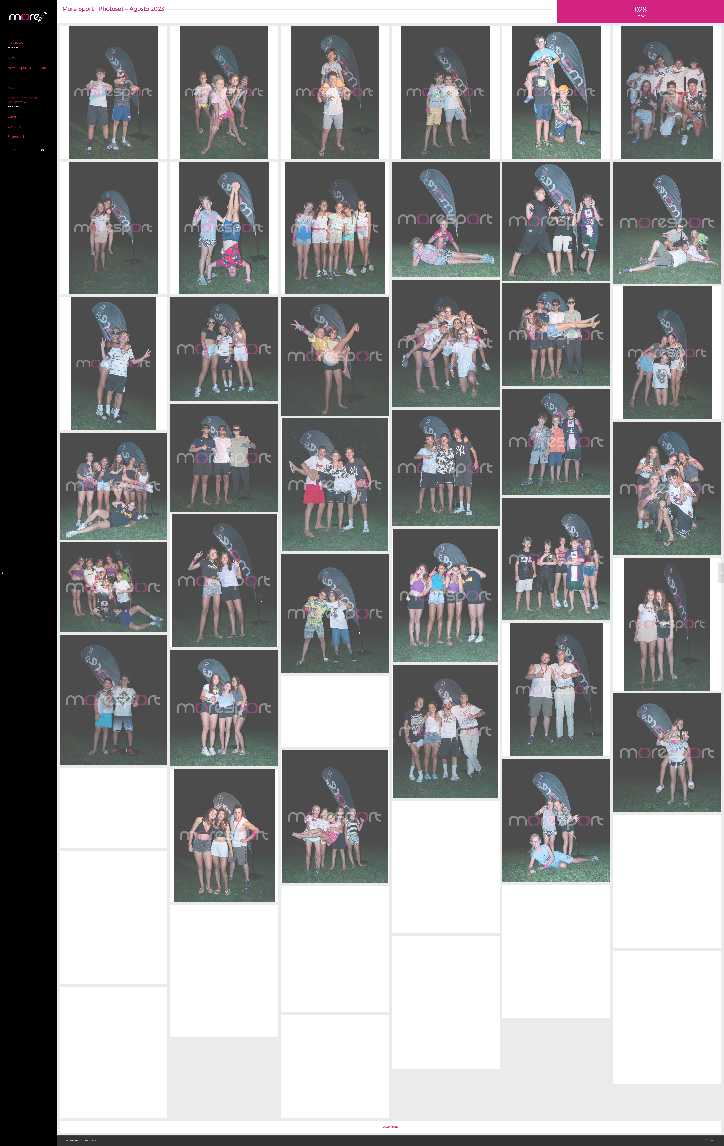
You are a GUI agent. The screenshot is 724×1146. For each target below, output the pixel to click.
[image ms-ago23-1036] (447, 1004)
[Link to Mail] (42, 150)
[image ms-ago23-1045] (557, 822)
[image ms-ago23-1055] (115, 588)
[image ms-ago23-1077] (668, 224)
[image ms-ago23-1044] (115, 809)
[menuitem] (28, 45)
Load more (390, 1126)
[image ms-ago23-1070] (447, 345)
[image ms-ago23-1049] (447, 733)
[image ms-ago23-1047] (668, 754)
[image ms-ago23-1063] (557, 443)
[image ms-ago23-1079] (557, 94)
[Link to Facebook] (14, 150)
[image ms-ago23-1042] (447, 868)
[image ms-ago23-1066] (115, 365)
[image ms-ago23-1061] (336, 486)
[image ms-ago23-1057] (225, 582)
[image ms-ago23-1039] (557, 952)
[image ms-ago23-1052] (557, 691)
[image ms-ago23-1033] (336, 1068)
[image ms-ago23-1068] (225, 459)
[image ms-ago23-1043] (225, 837)
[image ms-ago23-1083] (115, 94)
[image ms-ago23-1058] (557, 560)
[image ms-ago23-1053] (668, 625)
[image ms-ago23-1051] (115, 701)
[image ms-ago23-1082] (225, 94)
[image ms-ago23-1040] (115, 919)
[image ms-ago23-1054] (336, 614)
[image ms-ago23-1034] (115, 1053)
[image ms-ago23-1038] (336, 950)
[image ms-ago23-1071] (336, 229)
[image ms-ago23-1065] (225, 350)
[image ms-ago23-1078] (668, 93)
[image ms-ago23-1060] (668, 490)
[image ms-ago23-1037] (225, 972)
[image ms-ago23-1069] (557, 336)
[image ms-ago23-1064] (336, 357)
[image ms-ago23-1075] (115, 229)
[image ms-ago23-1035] (668, 1019)
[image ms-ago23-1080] (447, 94)
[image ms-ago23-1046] (336, 818)
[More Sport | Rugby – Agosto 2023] (3, 573)
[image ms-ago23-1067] (668, 354)
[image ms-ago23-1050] (225, 709)
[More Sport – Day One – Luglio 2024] (721, 573)
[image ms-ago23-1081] (336, 94)
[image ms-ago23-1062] (447, 469)
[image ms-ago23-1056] (447, 597)
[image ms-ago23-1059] (115, 487)
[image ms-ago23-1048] (336, 713)
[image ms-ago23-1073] (447, 221)
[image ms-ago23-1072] (557, 222)
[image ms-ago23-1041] (668, 883)
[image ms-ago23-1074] (225, 229)
